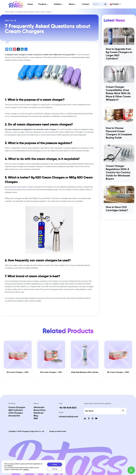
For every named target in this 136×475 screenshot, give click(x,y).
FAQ (36, 419)
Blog (36, 416)
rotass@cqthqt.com (68, 417)
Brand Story (40, 410)
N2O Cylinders (15, 410)
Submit (123, 410)
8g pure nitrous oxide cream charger (19, 187)
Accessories (14, 416)
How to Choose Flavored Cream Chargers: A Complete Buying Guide (119, 133)
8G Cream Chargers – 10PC (51, 372)
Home (30, 4)
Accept (54, 464)
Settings (54, 469)
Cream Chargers (16, 407)
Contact (85, 4)
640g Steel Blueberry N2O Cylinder (84, 372)
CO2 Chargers (15, 413)
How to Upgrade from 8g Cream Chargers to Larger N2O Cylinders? (119, 54)
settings (26, 470)
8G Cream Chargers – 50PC (118, 372)
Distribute (39, 413)
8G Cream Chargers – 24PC (18, 372)
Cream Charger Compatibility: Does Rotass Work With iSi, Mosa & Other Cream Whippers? (118, 93)
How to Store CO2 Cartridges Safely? (117, 209)
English (115, 4)
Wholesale (39, 407)
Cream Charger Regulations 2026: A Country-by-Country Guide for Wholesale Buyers (118, 172)
